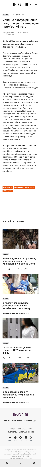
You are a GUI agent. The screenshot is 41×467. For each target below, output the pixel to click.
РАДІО (13, 421)
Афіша (24, 429)
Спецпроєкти (15, 429)
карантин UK (8, 187)
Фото (29, 429)
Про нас (7, 421)
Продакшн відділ (30, 421)
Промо (31, 432)
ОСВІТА (19, 421)
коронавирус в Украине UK (24, 187)
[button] (3, 4)
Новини (6, 14)
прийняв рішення (28, 145)
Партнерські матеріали (17, 432)
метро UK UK (7, 191)
